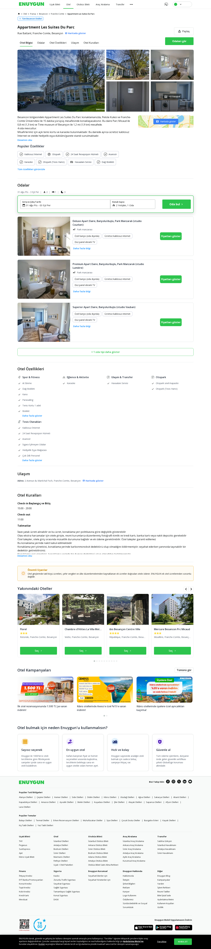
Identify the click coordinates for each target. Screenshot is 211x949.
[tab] (26, 43)
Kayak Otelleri (169, 820)
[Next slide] (65, 236)
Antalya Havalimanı (166, 849)
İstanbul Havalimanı (166, 845)
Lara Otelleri (24, 807)
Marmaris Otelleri (62, 857)
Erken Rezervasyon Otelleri (66, 820)
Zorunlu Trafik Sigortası (65, 879)
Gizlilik (160, 907)
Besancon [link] (43, 14)
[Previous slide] (23, 236)
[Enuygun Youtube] (190, 782)
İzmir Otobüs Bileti (96, 849)
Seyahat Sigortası (62, 883)
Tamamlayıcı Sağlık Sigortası (67, 891)
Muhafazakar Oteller (93, 820)
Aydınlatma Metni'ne (133, 941)
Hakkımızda (128, 875)
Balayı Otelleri (25, 820)
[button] (105, 81)
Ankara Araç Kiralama (133, 845)
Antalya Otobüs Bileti (98, 860)
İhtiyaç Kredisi (25, 875)
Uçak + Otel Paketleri (63, 864)
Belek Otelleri (84, 802)
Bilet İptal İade (164, 895)
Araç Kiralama (130, 836)
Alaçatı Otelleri (135, 802)
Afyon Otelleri (172, 802)
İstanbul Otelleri (61, 841)
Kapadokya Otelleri (28, 802)
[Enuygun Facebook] (168, 782)
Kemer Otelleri (61, 797)
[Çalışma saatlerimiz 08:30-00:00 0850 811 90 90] (166, 3)
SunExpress (24, 849)
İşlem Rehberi (163, 887)
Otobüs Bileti (95, 836)
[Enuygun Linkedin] (184, 782)
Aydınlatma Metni (165, 899)
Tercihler (162, 941)
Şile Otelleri (119, 802)
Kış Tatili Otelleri (26, 825)
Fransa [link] (33, 14)
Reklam (126, 887)
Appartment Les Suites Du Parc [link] (81, 14)
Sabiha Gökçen (164, 841)
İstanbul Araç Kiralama (133, 841)
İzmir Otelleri (59, 853)
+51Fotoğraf (174, 96)
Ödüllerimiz (128, 899)
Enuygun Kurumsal (98, 871)
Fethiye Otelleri (61, 860)
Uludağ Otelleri (127, 797)
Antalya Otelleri (61, 845)
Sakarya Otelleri (161, 797)
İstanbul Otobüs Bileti (98, 841)
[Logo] (31, 4)
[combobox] (67, 205)
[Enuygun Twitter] (179, 782)
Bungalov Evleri (151, 820)
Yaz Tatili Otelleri (45, 825)
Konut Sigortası (61, 895)
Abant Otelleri (179, 797)
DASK (56, 899)
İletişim (126, 879)
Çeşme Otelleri (43, 797)
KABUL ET (183, 941)
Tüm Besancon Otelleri (32, 18)
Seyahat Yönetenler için (99, 879)
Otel (56, 836)
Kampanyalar (163, 879)
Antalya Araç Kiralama (133, 853)
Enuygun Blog (163, 875)
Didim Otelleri (93, 797)
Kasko (56, 875)
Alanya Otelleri (26, 797)
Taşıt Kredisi (24, 887)
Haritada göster (168, 121)
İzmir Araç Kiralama (132, 849)
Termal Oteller (42, 820)
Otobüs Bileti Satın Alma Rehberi (103, 864)
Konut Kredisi (25, 883)
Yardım (160, 883)
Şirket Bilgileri (129, 883)
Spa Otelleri (112, 820)
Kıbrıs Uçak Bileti (26, 857)
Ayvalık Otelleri (67, 802)
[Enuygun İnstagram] (173, 782)
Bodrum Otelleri (61, 849)
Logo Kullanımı (129, 895)
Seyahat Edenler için (97, 875)
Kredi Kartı (24, 895)
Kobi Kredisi (24, 891)
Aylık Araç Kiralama (132, 857)
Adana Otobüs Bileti (97, 857)
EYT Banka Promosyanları (31, 879)
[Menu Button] (131, 4)
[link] (18, 13)
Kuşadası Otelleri (102, 802)
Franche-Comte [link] (57, 14)
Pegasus (23, 845)
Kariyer (126, 891)
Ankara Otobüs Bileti (97, 845)
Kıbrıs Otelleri (110, 797)
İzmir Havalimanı (165, 853)
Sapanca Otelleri (154, 802)
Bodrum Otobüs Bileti (98, 853)
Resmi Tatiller (163, 891)
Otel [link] (25, 14)
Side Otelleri (77, 797)
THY (21, 841)
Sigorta (57, 871)
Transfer (162, 836)
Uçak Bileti (24, 836)
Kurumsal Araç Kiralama (134, 860)
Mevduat (23, 899)
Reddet (41, 944)
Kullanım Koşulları (165, 903)
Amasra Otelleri (48, 802)
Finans (22, 871)
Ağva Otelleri (144, 797)
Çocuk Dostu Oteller (131, 820)
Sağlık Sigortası (61, 887)
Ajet (21, 853)
